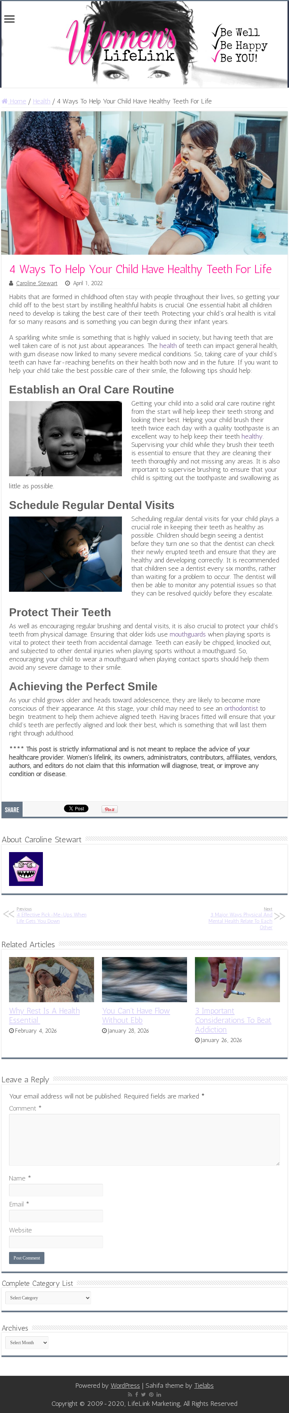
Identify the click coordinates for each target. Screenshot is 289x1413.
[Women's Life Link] (144, 44)
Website (20, 1230)
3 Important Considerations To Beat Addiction (233, 1020)
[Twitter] (143, 1394)
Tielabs (204, 1385)
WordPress (125, 1385)
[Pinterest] (151, 1394)
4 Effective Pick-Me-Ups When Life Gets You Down (52, 915)
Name (20, 1178)
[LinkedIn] (159, 1394)
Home (17, 101)
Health (41, 101)
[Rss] (130, 1394)
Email (19, 1204)
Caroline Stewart (37, 283)
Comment (25, 1108)
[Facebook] (136, 1394)
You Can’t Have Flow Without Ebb (136, 1015)
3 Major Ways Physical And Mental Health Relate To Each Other (240, 918)
